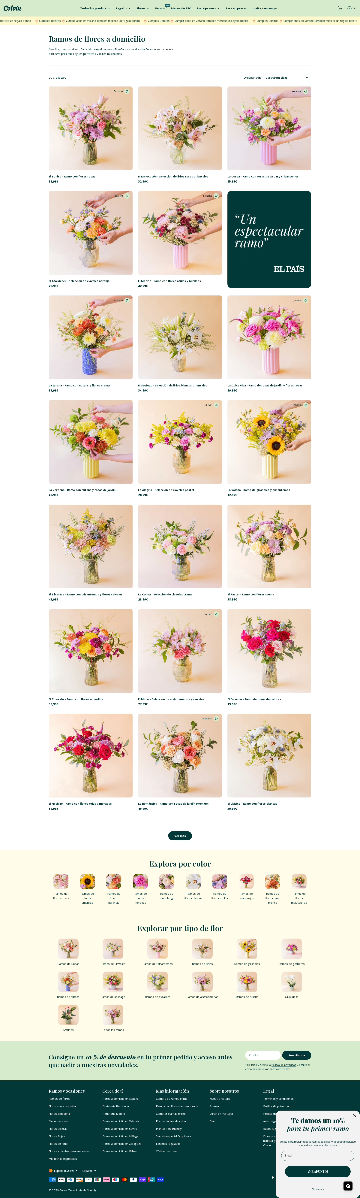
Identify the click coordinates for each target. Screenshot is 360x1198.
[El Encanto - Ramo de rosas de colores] (269, 651)
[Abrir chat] (348, 1185)
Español (87, 1170)
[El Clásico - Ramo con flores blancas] (269, 755)
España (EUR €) (64, 1170)
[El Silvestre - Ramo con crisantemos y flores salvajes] (91, 546)
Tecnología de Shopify (82, 1190)
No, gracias (318, 1189)
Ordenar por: (252, 77)
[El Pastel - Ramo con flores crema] (269, 546)
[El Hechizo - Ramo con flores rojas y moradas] (91, 755)
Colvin (63, 1190)
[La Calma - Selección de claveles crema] (180, 546)
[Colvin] (269, 239)
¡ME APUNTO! (318, 1171)
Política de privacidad (284, 1064)
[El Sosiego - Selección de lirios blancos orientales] (180, 337)
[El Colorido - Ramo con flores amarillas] (91, 651)
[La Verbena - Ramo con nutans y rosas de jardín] (91, 442)
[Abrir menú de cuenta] (352, 8)
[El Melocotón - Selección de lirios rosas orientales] (180, 128)
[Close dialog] (354, 1115)
